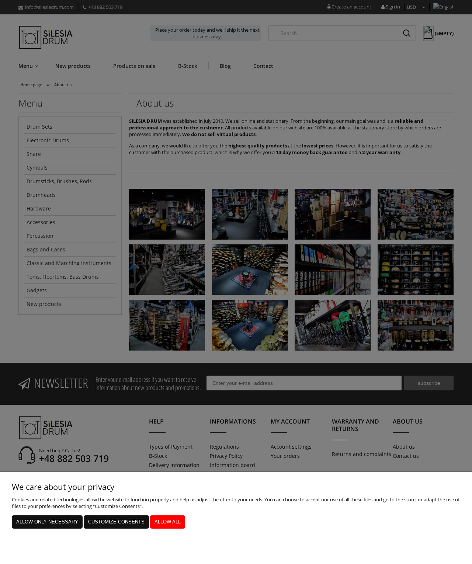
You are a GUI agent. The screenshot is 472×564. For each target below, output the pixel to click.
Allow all (168, 522)
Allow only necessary (47, 522)
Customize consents (116, 522)
